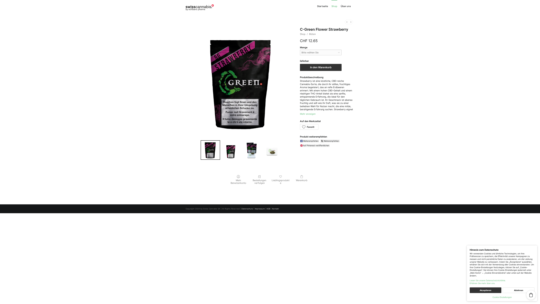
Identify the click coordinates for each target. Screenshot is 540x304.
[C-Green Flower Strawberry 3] (272, 150)
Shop (302, 34)
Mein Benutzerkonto (238, 181)
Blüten (312, 34)
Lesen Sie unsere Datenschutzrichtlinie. (488, 280)
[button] (309, 127)
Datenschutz (247, 209)
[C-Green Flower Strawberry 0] (210, 150)
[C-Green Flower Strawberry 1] (231, 150)
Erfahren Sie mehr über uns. (482, 283)
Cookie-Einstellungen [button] (502, 297)
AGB (268, 209)
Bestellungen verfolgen (259, 181)
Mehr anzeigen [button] (308, 113)
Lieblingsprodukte (281, 181)
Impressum (260, 209)
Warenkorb (301, 180)
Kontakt (275, 209)
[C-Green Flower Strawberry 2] (251, 150)
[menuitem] (347, 22)
